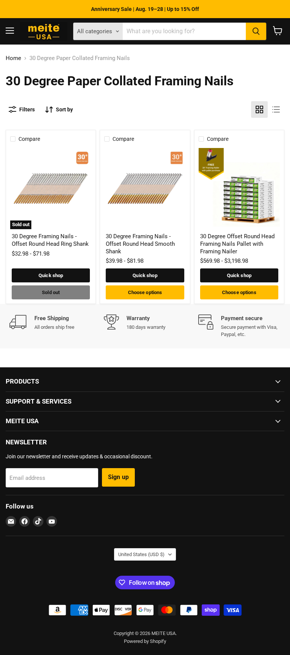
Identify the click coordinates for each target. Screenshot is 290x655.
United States (141, 554)
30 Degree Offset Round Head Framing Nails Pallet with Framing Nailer (237, 243)
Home (13, 58)
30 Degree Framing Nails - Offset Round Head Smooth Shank (140, 243)
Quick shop (51, 275)
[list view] (276, 109)
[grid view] (259, 109)
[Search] (256, 31)
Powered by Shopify (145, 641)
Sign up (118, 477)
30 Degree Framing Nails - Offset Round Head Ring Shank (50, 240)
